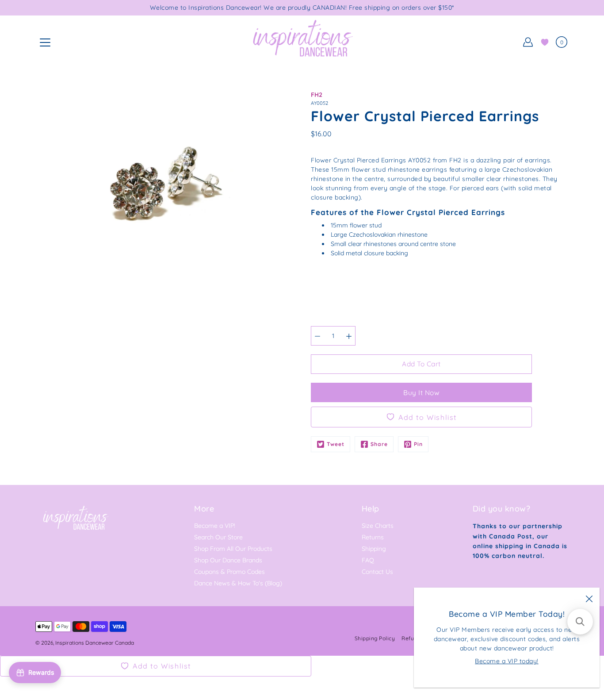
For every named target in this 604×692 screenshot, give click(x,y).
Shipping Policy (375, 638)
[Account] (528, 42)
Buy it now (421, 392)
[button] (580, 621)
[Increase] (349, 336)
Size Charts (378, 526)
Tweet (335, 444)
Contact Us (377, 572)
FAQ (368, 560)
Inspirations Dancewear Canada (94, 642)
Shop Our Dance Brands (228, 560)
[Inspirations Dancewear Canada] (302, 42)
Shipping (374, 549)
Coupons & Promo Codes (229, 572)
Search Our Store (218, 537)
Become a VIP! (214, 526)
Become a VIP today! (507, 661)
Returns (373, 537)
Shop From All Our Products (233, 549)
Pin (418, 444)
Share (379, 444)
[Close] (589, 598)
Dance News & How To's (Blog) (238, 583)
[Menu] (45, 42)
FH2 (316, 95)
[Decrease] (317, 336)
